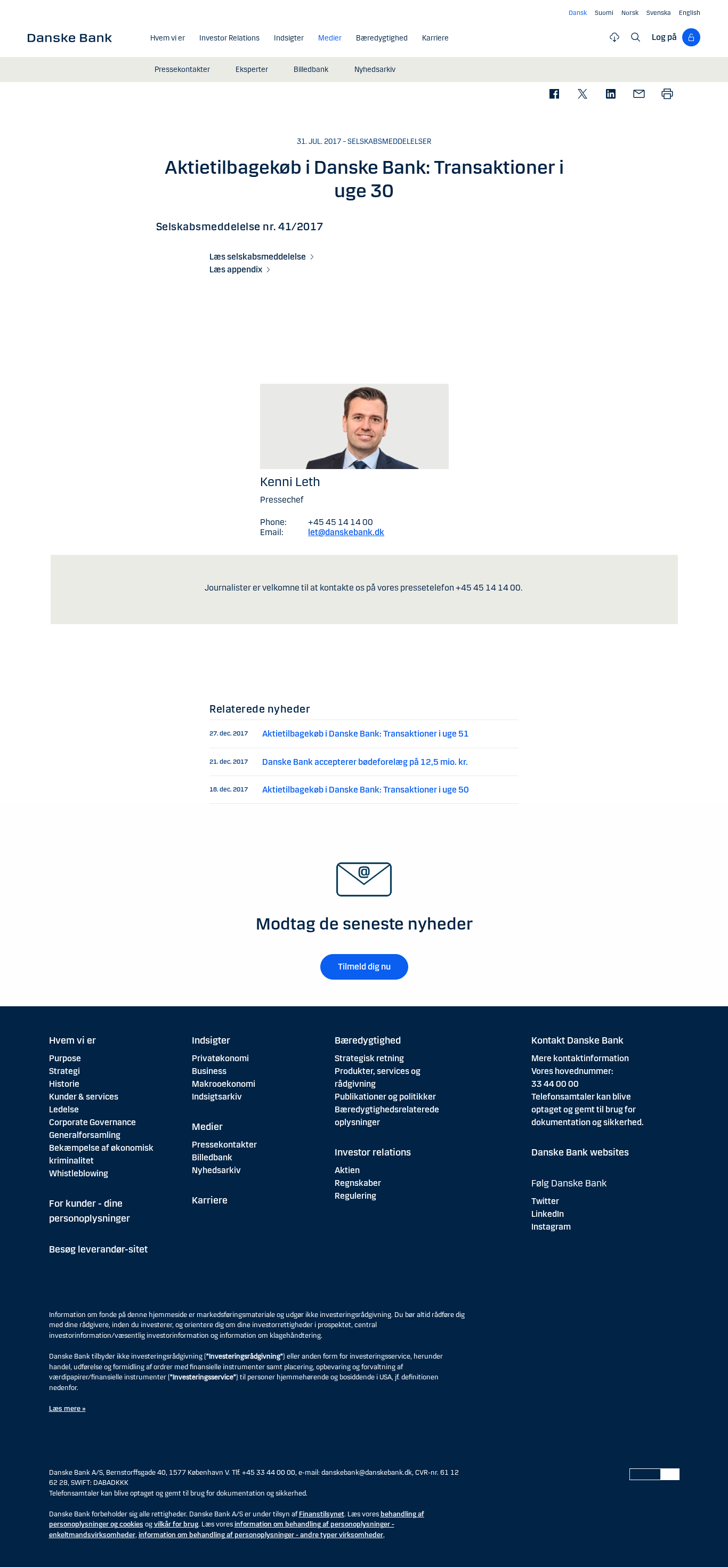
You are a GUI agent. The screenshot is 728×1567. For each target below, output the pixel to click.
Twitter (545, 1201)
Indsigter (211, 1040)
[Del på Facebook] (554, 94)
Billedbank (212, 1157)
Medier (207, 1127)
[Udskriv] (667, 94)
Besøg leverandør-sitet (98, 1249)
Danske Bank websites (580, 1152)
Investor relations (373, 1152)
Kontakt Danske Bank (577, 1040)
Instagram (551, 1227)
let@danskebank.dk (346, 532)
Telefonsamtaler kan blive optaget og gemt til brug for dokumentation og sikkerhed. (587, 1109)
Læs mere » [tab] (67, 1408)
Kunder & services (83, 1097)
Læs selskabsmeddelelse (257, 257)
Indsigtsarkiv (217, 1097)
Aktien (347, 1170)
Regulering (355, 1196)
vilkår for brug (176, 1524)
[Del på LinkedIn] (610, 94)
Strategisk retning (369, 1058)
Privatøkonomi (220, 1058)
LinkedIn (547, 1214)
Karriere (210, 1200)
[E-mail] (639, 94)
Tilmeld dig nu (364, 967)
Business (209, 1071)
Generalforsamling (84, 1135)
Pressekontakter (224, 1145)
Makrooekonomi (223, 1084)
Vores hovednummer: (572, 1071)
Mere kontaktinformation (580, 1058)
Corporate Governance (92, 1122)
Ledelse (64, 1109)
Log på (664, 37)
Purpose (65, 1058)
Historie (64, 1084)
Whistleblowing (78, 1173)
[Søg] (635, 37)
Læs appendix (235, 269)
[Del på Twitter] (582, 94)
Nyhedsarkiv (216, 1170)
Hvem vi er (72, 1040)
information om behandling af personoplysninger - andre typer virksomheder (261, 1535)
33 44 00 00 (555, 1084)
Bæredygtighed (368, 1040)
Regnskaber (358, 1183)
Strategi (64, 1071)
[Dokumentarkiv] (614, 37)
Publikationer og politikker (385, 1097)
